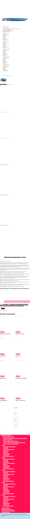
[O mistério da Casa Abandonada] (23, 367)
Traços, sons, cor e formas (10, 441)
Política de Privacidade (4, 515)
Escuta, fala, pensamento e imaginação (14, 442)
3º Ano (3, 470)
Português (6, 455)
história (5, 464)
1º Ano (3, 445)
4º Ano (3, 482)
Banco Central (13, 304)
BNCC (15, 304)
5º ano (10, 304)
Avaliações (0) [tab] (3, 308)
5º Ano (2, 84)
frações (17, 305)
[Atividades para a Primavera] (7, 323)
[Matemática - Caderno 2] (23, 323)
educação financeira (7, 305)
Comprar (17, 301)
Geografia (6, 450)
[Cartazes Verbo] (7, 345)
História (5, 452)
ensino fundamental (12, 305)
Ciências (5, 448)
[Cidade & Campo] (7, 367)
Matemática (5, 84)
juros (24, 305)
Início (0, 84)
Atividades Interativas (9, 446)
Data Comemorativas (9, 463)
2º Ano (3, 457)
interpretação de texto (20, 305)
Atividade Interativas (9, 459)
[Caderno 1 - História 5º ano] (23, 389)
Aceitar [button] (2, 517)
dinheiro (4, 305)
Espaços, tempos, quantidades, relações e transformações (15, 439)
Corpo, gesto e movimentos (10, 444)
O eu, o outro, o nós (8, 437)
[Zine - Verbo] (23, 345)
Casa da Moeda (24, 304)
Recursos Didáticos (8, 456)
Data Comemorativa (8, 449)
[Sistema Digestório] (7, 389)
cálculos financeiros (19, 304)
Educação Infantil (6, 435)
